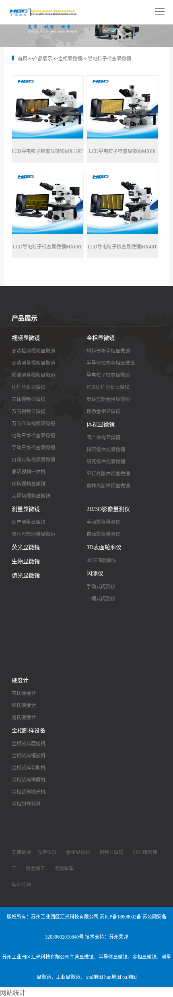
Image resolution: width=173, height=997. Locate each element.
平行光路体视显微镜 (108, 474)
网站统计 (13, 992)
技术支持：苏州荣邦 (106, 937)
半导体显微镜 (113, 957)
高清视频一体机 (28, 472)
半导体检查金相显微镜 (110, 363)
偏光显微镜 (26, 576)
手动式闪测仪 (100, 587)
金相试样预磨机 (28, 780)
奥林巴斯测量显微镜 (33, 534)
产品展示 (42, 59)
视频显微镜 (26, 338)
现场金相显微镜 (103, 411)
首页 (22, 59)
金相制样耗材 (26, 804)
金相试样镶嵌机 (28, 756)
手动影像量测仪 (103, 522)
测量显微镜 (26, 509)
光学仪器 (47, 852)
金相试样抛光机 (28, 792)
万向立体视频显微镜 (33, 423)
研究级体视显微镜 (105, 462)
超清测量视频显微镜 (33, 375)
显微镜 (86, 957)
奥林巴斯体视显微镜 (108, 486)
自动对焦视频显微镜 (33, 460)
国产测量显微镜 (28, 522)
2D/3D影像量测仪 (108, 509)
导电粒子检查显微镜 (109, 59)
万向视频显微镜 (28, 411)
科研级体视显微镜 (105, 450)
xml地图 (94, 977)
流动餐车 (64, 868)
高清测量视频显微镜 (33, 363)
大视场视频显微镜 (31, 496)
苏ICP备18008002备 (120, 917)
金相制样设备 (28, 731)
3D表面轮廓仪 (104, 547)
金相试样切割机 (28, 768)
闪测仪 (94, 574)
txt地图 (129, 977)
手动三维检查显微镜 (33, 448)
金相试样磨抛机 (28, 744)
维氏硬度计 (24, 705)
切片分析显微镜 (28, 387)
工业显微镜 (68, 977)
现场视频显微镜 (28, 484)
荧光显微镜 (26, 547)
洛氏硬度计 (24, 717)
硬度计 (20, 680)
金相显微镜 (70, 59)
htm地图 (112, 977)
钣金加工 (35, 868)
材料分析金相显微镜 (108, 351)
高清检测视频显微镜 (33, 351)
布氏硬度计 (24, 693)
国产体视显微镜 (103, 438)
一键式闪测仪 (100, 599)
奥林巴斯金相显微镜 (108, 399)
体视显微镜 (100, 425)
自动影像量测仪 (103, 534)
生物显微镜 (26, 561)
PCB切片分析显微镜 (108, 387)
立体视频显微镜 (28, 399)
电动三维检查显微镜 (33, 436)
